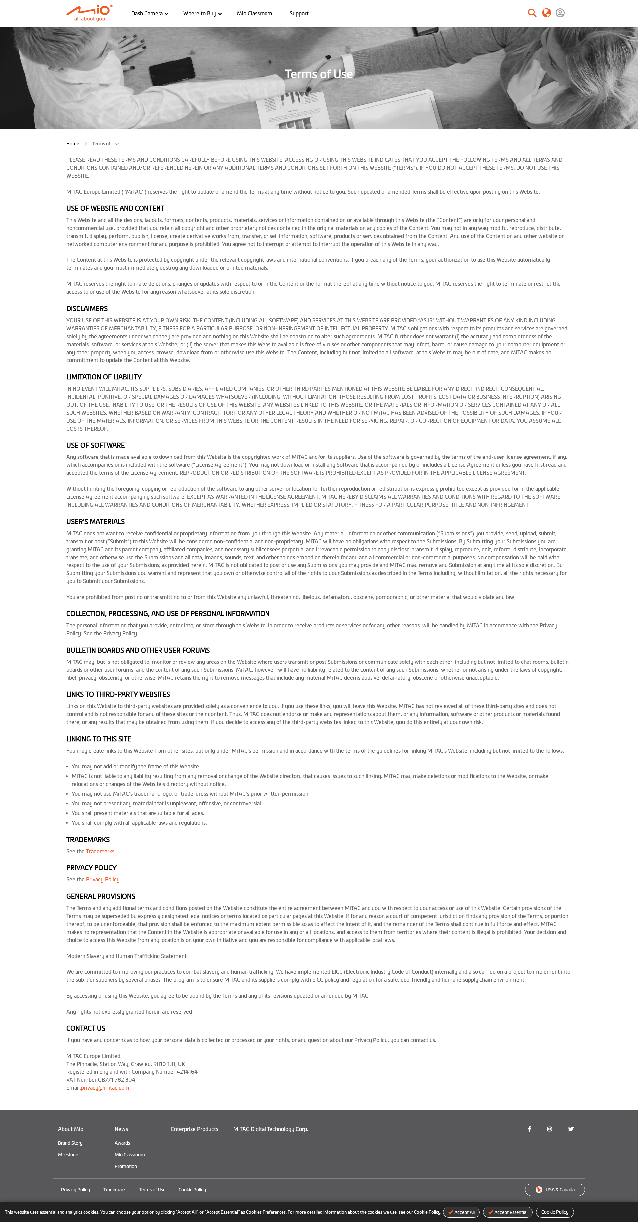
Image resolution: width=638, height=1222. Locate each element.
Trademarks (100, 851)
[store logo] (92, 13)
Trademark (114, 1189)
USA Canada (560, 1189)
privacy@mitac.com (105, 1088)
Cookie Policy (555, 1212)
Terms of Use (152, 1189)
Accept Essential (510, 1212)
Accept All (464, 1212)
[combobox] (509, 13)
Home (73, 143)
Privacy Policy (103, 879)
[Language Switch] (546, 12)
